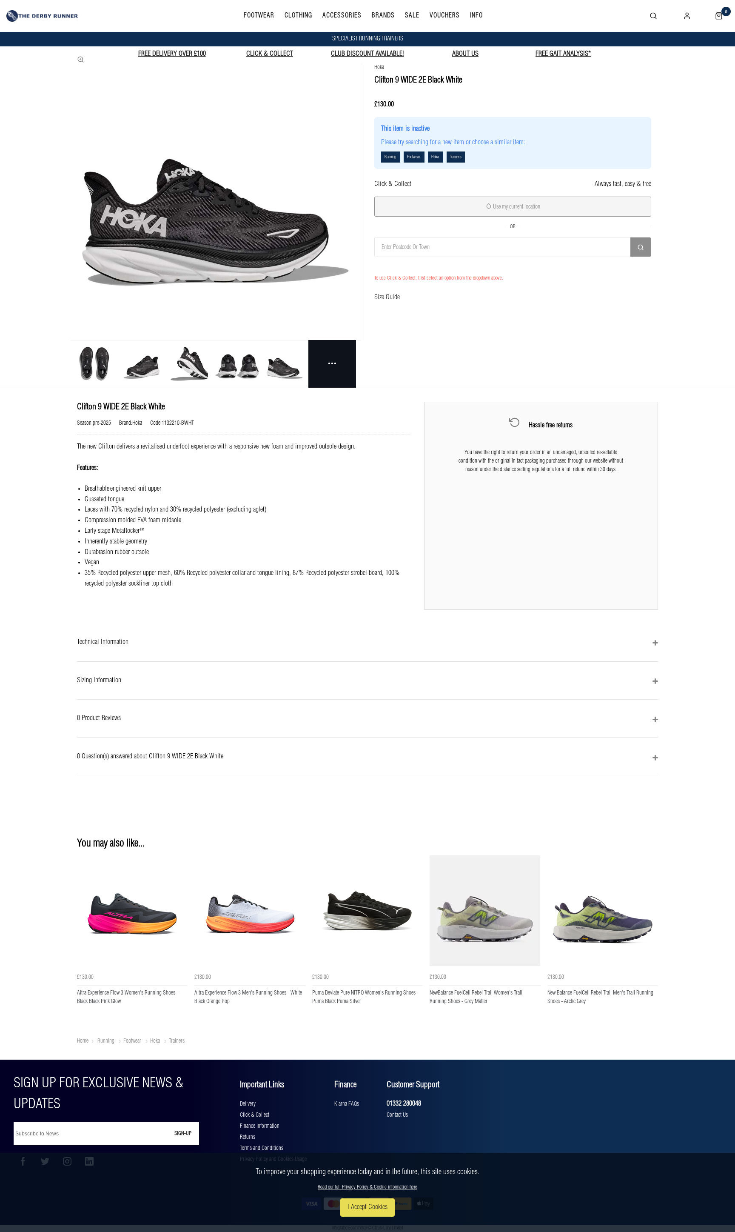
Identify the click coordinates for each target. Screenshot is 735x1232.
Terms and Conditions (261, 1148)
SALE (412, 16)
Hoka (379, 67)
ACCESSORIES (342, 16)
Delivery (248, 1103)
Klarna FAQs (346, 1103)
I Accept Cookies (367, 1207)
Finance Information (259, 1126)
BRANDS (383, 16)
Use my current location (516, 207)
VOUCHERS (445, 16)
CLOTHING (298, 16)
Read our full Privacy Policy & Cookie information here (367, 1187)
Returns (247, 1137)
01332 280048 (404, 1104)
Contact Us (397, 1115)
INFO (476, 16)
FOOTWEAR (259, 16)
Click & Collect (254, 1115)
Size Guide (387, 297)
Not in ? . (418, 265)
